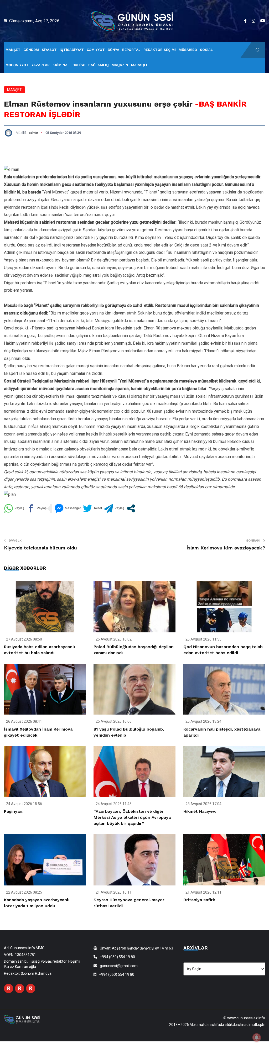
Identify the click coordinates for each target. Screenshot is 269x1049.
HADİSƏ (79, 65)
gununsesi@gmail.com (119, 966)
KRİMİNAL (61, 65)
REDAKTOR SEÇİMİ (159, 50)
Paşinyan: (13, 811)
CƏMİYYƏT (96, 50)
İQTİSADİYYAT (72, 50)
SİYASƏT (49, 50)
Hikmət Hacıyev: (199, 811)
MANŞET (13, 50)
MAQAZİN (120, 65)
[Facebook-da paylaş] (36, 508)
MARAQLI (139, 65)
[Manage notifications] (256, 1037)
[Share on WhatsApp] (14, 508)
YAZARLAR (41, 65)
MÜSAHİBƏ (188, 50)
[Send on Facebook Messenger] (67, 508)
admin (33, 133)
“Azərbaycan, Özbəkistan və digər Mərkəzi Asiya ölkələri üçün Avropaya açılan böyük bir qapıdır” (132, 817)
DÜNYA (113, 50)
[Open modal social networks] (131, 508)
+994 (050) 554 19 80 (117, 957)
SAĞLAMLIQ (98, 65)
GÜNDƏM (31, 50)
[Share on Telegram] (114, 508)
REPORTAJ (131, 50)
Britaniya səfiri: (199, 899)
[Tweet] (92, 508)
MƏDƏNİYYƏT (17, 65)
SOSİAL (206, 50)
